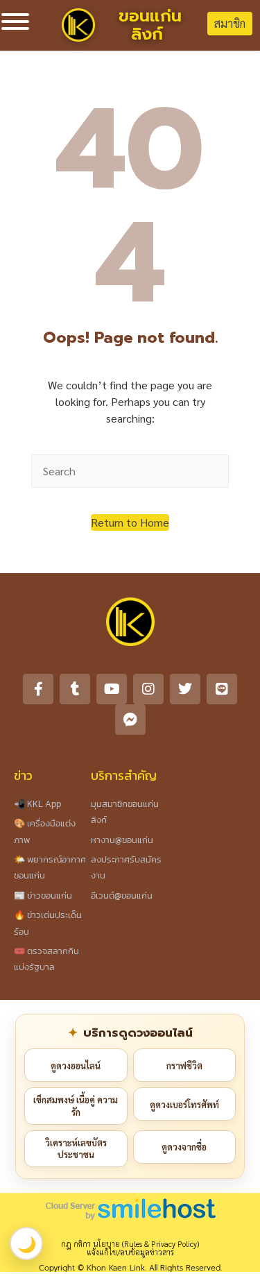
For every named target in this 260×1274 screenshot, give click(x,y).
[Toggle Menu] (15, 21)
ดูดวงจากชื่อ (184, 1147)
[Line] (222, 689)
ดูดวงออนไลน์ (76, 1065)
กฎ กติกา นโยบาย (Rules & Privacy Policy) (130, 1244)
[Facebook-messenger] (130, 719)
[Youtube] (111, 689)
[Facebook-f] (38, 689)
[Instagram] (148, 689)
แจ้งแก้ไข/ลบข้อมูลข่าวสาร (130, 1252)
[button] (130, 522)
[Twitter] (185, 689)
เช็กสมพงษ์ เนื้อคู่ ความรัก (75, 1106)
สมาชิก (229, 23)
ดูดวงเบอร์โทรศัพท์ (184, 1104)
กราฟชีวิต (184, 1065)
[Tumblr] (75, 689)
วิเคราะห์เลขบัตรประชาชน (76, 1149)
